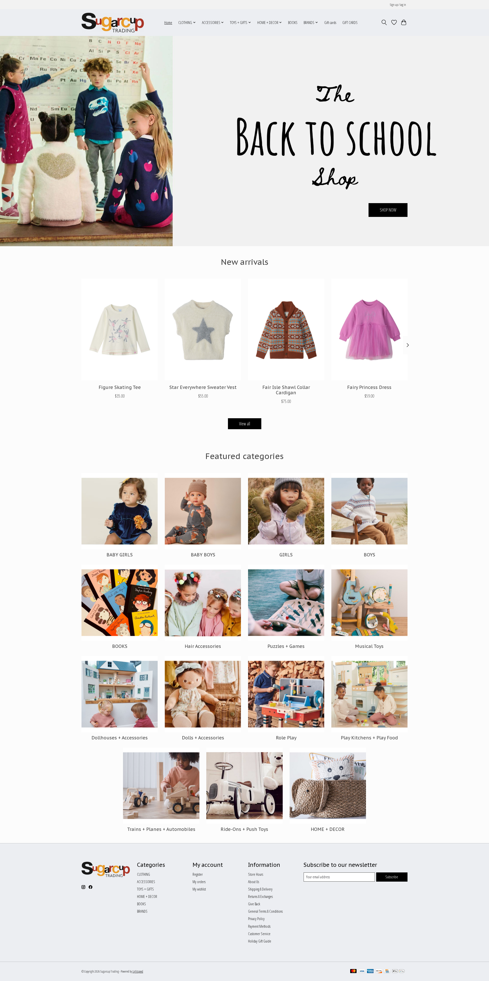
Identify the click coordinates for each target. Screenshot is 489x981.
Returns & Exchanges (260, 896)
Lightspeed (137, 971)
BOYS (369, 555)
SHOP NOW (388, 210)
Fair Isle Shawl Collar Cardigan (286, 390)
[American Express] (370, 971)
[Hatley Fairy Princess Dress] (369, 329)
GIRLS (286, 555)
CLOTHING (143, 874)
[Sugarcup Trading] (113, 22)
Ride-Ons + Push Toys (244, 829)
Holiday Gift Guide (259, 941)
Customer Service (259, 933)
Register (198, 874)
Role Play (286, 738)
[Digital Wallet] (398, 971)
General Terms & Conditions (265, 911)
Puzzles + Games (286, 646)
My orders (199, 881)
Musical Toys (369, 646)
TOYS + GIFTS (145, 889)
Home (168, 22)
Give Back (254, 903)
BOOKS (292, 22)
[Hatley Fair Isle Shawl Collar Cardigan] (286, 329)
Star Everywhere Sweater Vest (203, 387)
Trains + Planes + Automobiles (161, 829)
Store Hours (255, 874)
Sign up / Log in (398, 5)
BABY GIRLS (119, 555)
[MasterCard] (353, 971)
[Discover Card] (378, 971)
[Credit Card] (387, 971)
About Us (253, 881)
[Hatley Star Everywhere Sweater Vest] (203, 329)
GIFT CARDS (350, 22)
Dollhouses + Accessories (119, 738)
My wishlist (199, 889)
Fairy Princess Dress (369, 387)
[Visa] (362, 971)
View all (244, 424)
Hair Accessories (203, 646)
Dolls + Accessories (203, 738)
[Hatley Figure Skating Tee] (120, 329)
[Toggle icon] (384, 22)
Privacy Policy (256, 918)
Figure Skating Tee (120, 387)
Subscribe (391, 876)
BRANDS (142, 911)
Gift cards (330, 22)
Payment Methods (259, 926)
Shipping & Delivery (260, 889)
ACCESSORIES (146, 881)
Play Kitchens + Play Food (369, 738)
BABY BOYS (203, 555)
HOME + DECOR (328, 829)
